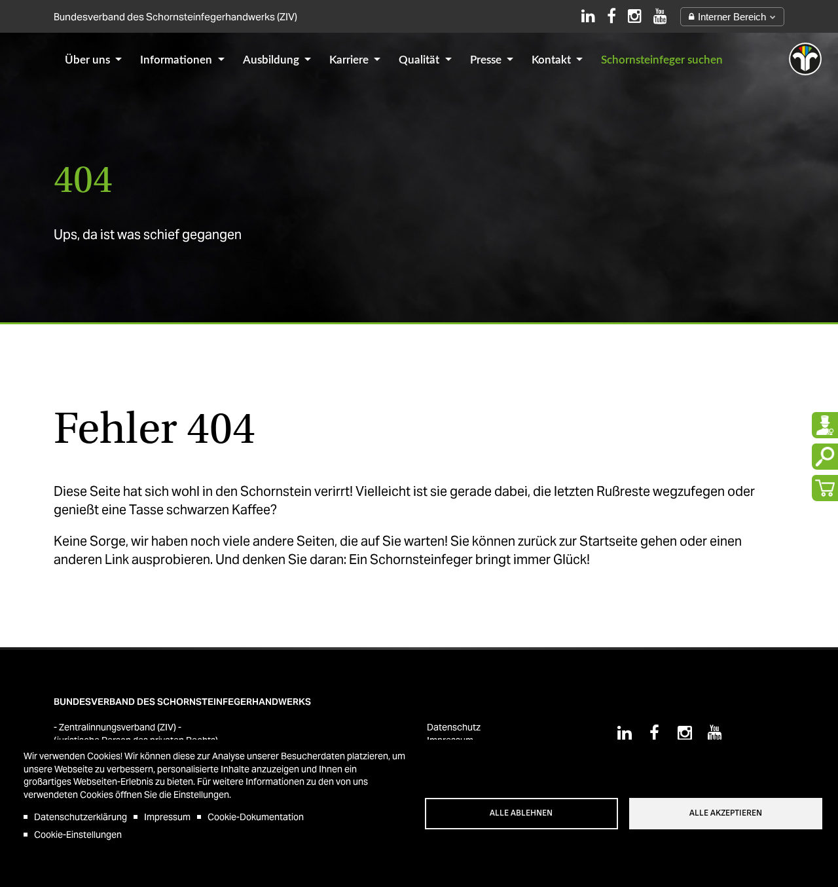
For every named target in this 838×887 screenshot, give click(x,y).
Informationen (177, 60)
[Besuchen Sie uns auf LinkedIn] (588, 16)
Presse (487, 60)
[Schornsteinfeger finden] (825, 425)
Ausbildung (272, 60)
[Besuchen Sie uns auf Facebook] (611, 16)
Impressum (167, 817)
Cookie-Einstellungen (78, 834)
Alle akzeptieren (725, 813)
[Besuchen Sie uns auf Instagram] (635, 16)
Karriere (350, 60)
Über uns (89, 60)
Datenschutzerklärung (80, 817)
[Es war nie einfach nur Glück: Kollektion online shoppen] (825, 488)
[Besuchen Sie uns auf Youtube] (660, 16)
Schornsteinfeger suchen (662, 60)
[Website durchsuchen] (825, 457)
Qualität (420, 60)
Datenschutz (454, 727)
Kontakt (553, 60)
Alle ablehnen (521, 813)
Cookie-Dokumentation (256, 817)
